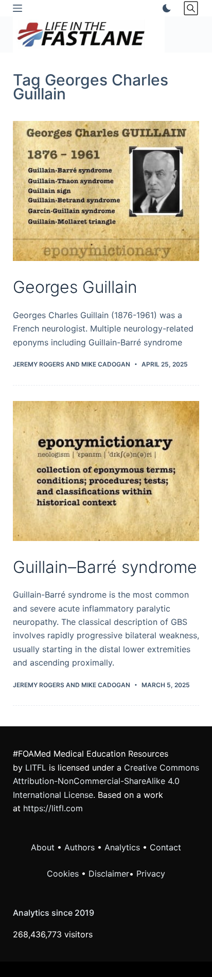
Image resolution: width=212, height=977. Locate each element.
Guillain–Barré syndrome (105, 567)
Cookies (64, 873)
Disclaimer (109, 873)
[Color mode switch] (164, 8)
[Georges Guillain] (106, 191)
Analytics (122, 847)
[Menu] (17, 8)
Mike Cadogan (105, 364)
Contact (165, 847)
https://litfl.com (53, 808)
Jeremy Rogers (38, 364)
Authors (79, 847)
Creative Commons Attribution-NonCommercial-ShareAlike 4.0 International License (106, 781)
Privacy (150, 873)
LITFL (35, 767)
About (43, 847)
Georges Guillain (75, 287)
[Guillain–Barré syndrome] (106, 471)
